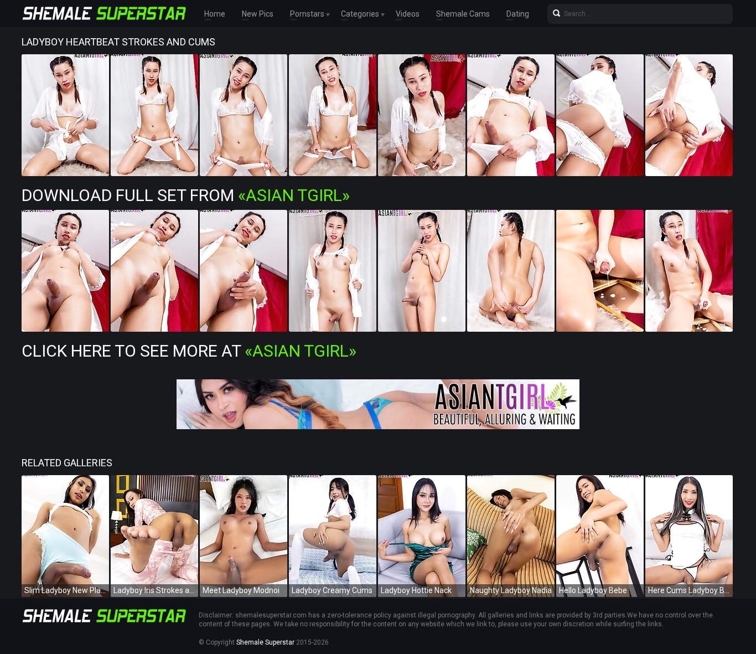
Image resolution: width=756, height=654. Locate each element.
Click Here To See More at (189, 351)
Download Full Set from (186, 195)
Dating (517, 13)
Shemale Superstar (265, 642)
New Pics (257, 13)
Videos (408, 13)
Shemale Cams (463, 13)
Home (214, 13)
